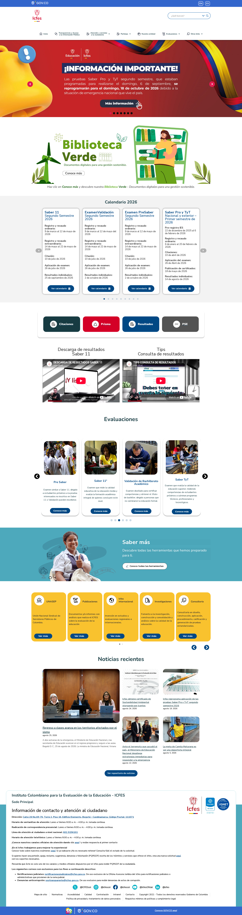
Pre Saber (60, 482)
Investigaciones (163, 601)
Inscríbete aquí (120, 100)
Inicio (45, 34)
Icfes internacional (126, 600)
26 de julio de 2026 (57, 267)
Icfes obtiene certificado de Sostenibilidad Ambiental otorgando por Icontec (136, 702)
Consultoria (197, 601)
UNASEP (51, 601)
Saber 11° (100, 481)
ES (207, 3)
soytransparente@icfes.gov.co (62, 880)
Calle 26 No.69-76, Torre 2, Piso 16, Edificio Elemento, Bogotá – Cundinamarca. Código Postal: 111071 (78, 817)
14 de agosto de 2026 (179, 278)
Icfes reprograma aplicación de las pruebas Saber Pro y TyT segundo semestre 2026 (180, 702)
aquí (77, 842)
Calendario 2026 (121, 202)
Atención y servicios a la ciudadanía (98, 34)
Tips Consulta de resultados (161, 351)
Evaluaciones (171, 34)
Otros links (195, 34)
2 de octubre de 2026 (98, 276)
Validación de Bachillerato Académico (141, 482)
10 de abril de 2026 (175, 254)
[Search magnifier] (207, 16)
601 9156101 (70, 832)
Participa (124, 34)
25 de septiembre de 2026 (59, 276)
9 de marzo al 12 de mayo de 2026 (60, 230)
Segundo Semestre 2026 (59, 216)
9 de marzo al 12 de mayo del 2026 (100, 230)
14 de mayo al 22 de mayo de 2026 (60, 245)
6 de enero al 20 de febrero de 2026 (181, 242)
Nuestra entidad (148, 34)
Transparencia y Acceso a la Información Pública (69, 34)
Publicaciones (89, 601)
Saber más (136, 542)
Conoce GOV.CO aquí (166, 910)
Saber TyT (182, 479)
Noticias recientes (121, 659)
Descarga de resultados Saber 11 (81, 351)
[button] (98, 34)
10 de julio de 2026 (55, 257)
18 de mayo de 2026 (180, 270)
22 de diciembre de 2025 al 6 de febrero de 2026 (180, 230)
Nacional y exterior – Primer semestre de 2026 (180, 217)
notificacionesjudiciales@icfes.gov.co (65, 874)
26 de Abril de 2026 (178, 262)
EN (200, 3)
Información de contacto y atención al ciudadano (59, 810)
